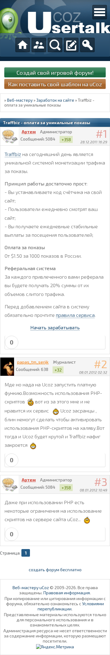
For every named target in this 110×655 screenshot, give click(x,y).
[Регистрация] (71, 45)
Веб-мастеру (20, 100)
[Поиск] (55, 45)
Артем (29, 131)
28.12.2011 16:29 (93, 142)
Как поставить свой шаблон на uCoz (55, 83)
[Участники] (38, 45)
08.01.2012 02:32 (93, 372)
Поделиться (105, 149)
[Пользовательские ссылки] (99, 12)
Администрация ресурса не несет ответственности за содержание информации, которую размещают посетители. (55, 635)
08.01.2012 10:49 (93, 490)
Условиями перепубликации (71, 606)
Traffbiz (13, 154)
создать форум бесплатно (55, 569)
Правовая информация (66, 592)
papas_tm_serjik (33, 362)
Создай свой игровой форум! (55, 72)
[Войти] (87, 45)
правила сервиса (75, 315)
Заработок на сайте (55, 100)
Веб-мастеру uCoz (31, 587)
